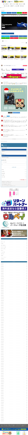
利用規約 (2, 255)
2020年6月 (2, 388)
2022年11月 (2, 339)
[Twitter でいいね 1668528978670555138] (6, 132)
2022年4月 (2, 351)
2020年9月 (2, 383)
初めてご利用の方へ (3, 245)
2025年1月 (2, 295)
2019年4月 (2, 412)
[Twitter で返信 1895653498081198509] (3, 123)
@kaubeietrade (8, 129)
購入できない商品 (3, 248)
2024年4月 (2, 310)
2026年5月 (2, 268)
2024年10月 (2, 300)
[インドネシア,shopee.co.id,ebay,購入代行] (14, 98)
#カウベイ (19, 135)
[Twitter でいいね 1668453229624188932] (6, 137)
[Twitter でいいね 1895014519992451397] (6, 127)
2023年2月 (2, 334)
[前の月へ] (15, 189)
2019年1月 (2, 417)
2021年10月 (2, 361)
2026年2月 (2, 273)
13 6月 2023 (11, 129)
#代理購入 (7, 131)
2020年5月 (2, 390)
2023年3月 (2, 332)
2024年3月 (2, 312)
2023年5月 (2, 329)
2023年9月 (2, 322)
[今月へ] (16, 189)
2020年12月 (2, 378)
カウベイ (4, 129)
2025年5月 (2, 288)
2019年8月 (2, 405)
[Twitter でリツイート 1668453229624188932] (5, 137)
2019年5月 (2, 410)
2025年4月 (2, 290)
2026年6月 (2, 266)
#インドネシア (22, 135)
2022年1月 (2, 356)
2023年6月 (2, 327)
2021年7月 (2, 366)
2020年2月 (2, 395)
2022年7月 (2, 346)
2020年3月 (2, 393)
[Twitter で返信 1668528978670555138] (3, 132)
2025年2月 (2, 293)
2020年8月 (2, 385)
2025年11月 (2, 278)
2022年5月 (2, 349)
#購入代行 (4, 131)
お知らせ (2, 250)
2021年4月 (2, 371)
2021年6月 (2, 368)
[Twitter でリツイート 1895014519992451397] (5, 127)
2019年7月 (2, 407)
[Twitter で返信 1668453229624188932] (3, 137)
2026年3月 (2, 271)
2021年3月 (2, 373)
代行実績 (2, 243)
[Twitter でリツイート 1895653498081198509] (5, 123)
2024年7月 (2, 305)
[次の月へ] (18, 189)
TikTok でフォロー (25, 65)
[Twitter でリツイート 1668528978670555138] (5, 132)
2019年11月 (2, 400)
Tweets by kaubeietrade (4, 141)
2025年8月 (2, 283)
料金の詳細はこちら (23, 179)
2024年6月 (2, 307)
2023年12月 (2, 317)
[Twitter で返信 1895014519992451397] (3, 127)
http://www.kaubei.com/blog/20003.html (19, 130)
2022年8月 (2, 344)
